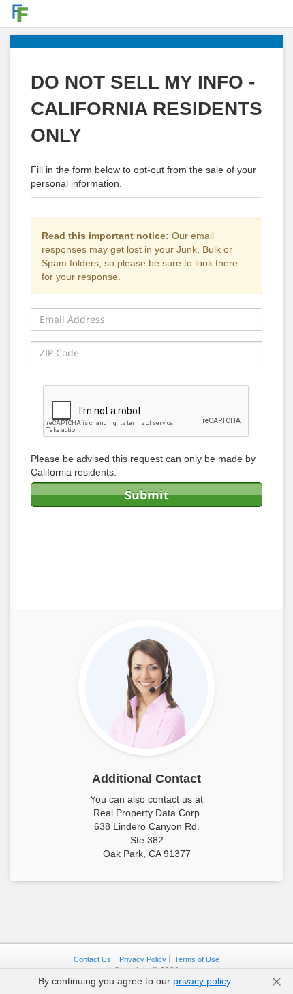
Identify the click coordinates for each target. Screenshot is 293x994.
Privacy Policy (142, 959)
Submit (147, 494)
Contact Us (92, 959)
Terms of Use (196, 959)
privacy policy (201, 981)
